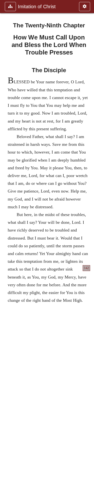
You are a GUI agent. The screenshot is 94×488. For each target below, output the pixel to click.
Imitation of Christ (37, 6)
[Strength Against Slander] (5, 244)
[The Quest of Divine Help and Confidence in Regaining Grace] (88, 244)
